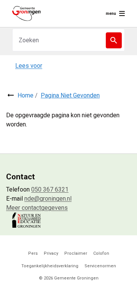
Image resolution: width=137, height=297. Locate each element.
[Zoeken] (114, 40)
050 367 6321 (49, 189)
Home (25, 95)
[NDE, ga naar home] (26, 13)
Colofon (101, 253)
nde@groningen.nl (48, 198)
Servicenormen (100, 265)
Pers (33, 253)
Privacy (51, 253)
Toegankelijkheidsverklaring (49, 265)
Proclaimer (75, 253)
